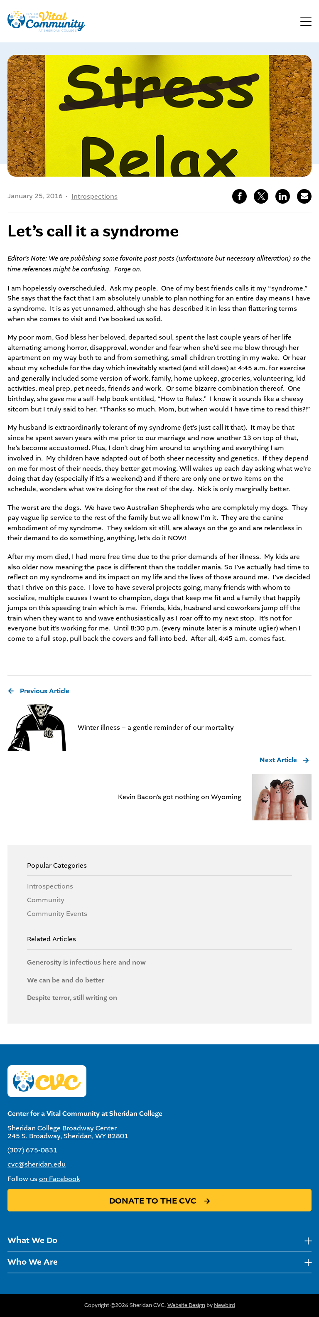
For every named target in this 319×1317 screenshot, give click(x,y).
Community (45, 900)
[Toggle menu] (306, 21)
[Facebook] (239, 196)
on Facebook (59, 1178)
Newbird (224, 1305)
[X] (261, 196)
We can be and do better (65, 980)
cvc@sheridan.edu (36, 1164)
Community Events (57, 913)
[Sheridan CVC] (46, 21)
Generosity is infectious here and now (86, 962)
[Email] (304, 196)
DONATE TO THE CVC (154, 1200)
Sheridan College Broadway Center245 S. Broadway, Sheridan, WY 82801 (67, 1132)
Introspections (94, 196)
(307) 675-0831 (32, 1150)
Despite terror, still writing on (72, 997)
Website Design (186, 1305)
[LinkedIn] (282, 196)
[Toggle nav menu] (308, 1240)
